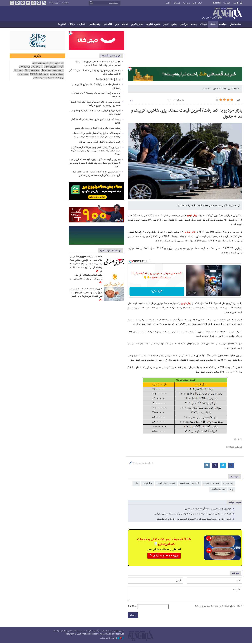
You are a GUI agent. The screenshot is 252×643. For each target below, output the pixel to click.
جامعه (194, 24)
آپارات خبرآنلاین (22, 3)
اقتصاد (213, 24)
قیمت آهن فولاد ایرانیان (52, 70)
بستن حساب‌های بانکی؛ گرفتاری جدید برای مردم (97, 128)
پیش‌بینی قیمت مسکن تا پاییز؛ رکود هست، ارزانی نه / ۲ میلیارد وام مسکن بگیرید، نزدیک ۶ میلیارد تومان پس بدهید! (94, 163)
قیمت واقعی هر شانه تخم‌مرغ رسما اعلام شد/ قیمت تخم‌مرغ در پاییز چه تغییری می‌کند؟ (95, 103)
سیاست (223, 24)
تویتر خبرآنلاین (28, 3)
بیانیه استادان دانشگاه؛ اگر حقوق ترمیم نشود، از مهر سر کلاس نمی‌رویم (86, 277)
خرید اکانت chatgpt (39, 74)
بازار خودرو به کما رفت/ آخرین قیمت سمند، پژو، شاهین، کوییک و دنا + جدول (186, 113)
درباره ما (186, 3)
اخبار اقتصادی (219, 89)
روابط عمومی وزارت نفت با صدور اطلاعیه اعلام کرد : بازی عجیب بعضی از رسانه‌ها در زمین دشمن (96, 173)
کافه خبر (107, 24)
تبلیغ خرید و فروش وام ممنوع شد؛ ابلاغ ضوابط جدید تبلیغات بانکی (95, 112)
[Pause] (189, 293)
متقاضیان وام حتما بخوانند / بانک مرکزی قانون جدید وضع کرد (95, 86)
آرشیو (168, 3)
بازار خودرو (228, 483)
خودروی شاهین (218, 489)
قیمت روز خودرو (211, 483)
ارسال (133, 615)
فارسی (235, 3)
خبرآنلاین (222, 13)
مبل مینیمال (37, 66)
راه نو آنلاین (48, 63)
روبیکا (12, 3)
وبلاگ (72, 24)
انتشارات (81, 24)
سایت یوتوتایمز (56, 74)
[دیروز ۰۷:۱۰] (114, 261)
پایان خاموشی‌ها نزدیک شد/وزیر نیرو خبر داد (99, 142)
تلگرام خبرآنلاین (39, 3)
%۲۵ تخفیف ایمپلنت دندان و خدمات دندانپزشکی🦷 (164, 541)
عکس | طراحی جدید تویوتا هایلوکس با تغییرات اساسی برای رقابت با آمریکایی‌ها (194, 519)
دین (117, 24)
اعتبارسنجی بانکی (31, 70)
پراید (136, 483)
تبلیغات (177, 3)
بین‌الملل (184, 24)
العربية (227, 3)
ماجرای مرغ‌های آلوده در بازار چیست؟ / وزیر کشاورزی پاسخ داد (95, 94)
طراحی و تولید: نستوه (109, 638)
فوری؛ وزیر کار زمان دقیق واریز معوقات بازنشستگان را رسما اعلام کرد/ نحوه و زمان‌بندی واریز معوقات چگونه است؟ (95, 151)
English (217, 3)
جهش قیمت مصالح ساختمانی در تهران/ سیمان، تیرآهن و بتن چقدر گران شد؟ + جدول (97, 63)
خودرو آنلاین (137, 24)
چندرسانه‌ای (95, 24)
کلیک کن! (157, 291)
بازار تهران (147, 483)
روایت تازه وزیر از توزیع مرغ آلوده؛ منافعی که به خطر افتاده (95, 121)
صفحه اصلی (235, 24)
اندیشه (125, 24)
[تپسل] (130, 69)
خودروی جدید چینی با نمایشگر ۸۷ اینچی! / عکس (208, 509)
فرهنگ (203, 24)
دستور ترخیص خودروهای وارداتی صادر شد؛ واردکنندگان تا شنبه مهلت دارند (94, 72)
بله (17, 3)
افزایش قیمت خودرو (189, 483)
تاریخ (165, 24)
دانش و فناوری (153, 24)
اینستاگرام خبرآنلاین (33, 3)
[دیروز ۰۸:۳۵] (114, 294)
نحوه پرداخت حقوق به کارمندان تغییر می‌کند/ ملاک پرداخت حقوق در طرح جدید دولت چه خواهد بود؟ (96, 135)
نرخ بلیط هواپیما (55, 78)
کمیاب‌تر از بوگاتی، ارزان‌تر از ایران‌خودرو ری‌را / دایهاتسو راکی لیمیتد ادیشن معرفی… (192, 514)
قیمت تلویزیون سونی (53, 66)
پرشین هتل (24, 66)
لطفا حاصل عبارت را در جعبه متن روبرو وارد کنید (218, 606)
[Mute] (194, 293)
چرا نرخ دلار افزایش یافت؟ (108, 79)
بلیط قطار (17, 70)
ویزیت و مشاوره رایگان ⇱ (164, 555)
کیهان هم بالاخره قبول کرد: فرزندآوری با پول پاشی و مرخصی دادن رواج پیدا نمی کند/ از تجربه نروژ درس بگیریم (86, 292)
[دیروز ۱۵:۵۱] (114, 280)
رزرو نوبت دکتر (40, 78)
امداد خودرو (22, 74)
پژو (231, 489)
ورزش (174, 24)
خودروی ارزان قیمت (165, 483)
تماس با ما (197, 3)
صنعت (206, 89)
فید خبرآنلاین (44, 3)
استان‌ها (62, 24)
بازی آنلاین (37, 63)
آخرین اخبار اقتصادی (111, 56)
